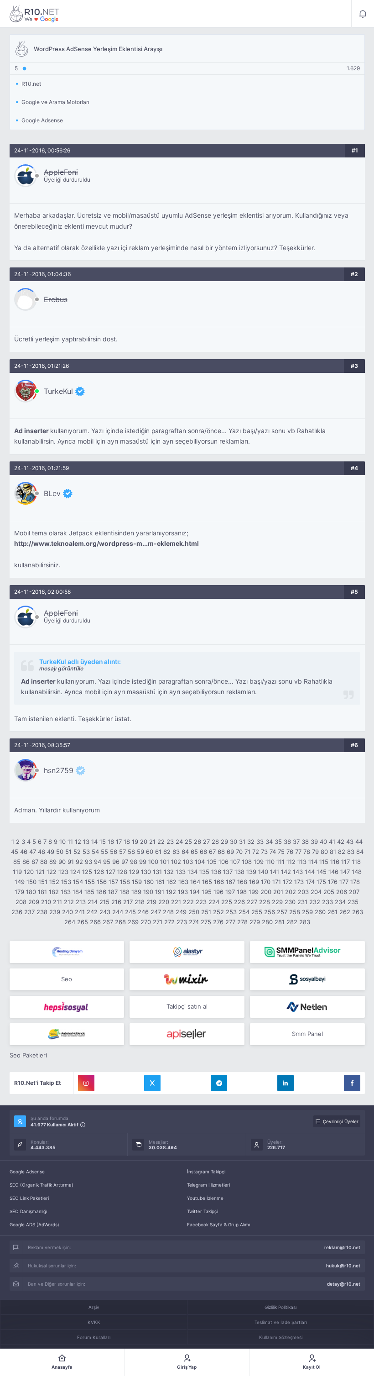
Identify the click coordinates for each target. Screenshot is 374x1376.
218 (140, 901)
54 (95, 851)
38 (305, 841)
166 (219, 881)
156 (102, 881)
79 (315, 851)
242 (92, 912)
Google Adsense (27, 1171)
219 (151, 901)
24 (179, 841)
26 (197, 841)
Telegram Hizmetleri (208, 1185)
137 (228, 871)
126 (99, 871)
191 (159, 891)
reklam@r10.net (342, 1247)
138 (239, 871)
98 (133, 861)
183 (66, 891)
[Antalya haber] (67, 1034)
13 (86, 841)
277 (230, 922)
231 (302, 901)
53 (86, 851)
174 (310, 881)
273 (182, 922)
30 (233, 841)
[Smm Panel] (307, 979)
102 (176, 861)
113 (301, 861)
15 (102, 841)
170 (265, 881)
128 (122, 871)
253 (231, 912)
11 (70, 841)
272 (169, 922)
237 (29, 912)
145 (322, 871)
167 (230, 881)
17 (119, 841)
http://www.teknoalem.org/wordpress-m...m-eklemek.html (106, 543)
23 (170, 841)
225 (226, 901)
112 (291, 861)
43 (349, 841)
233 (327, 901)
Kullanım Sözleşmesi (280, 1337)
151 (42, 881)
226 (239, 901)
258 (294, 912)
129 (134, 871)
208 (21, 901)
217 (128, 901)
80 (324, 851)
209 (33, 901)
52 (77, 851)
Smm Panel (307, 1033)
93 (88, 861)
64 (185, 851)
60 (149, 851)
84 (360, 851)
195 (207, 891)
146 (333, 871)
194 (195, 891)
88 (43, 861)
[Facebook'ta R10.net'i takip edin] (352, 1083)
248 (168, 912)
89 (53, 861)
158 (125, 881)
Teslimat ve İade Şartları (281, 1322)
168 (242, 881)
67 (212, 851)
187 (113, 891)
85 (17, 861)
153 (66, 881)
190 (148, 891)
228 (264, 901)
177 (343, 881)
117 (345, 861)
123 (63, 871)
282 (291, 922)
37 (296, 841)
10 (62, 841)
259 (307, 912)
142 (286, 871)
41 (332, 841)
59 (140, 851)
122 (52, 871)
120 (29, 871)
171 (276, 881)
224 (213, 901)
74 (273, 851)
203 (303, 891)
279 (254, 922)
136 (216, 871)
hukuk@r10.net (343, 1265)
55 (104, 851)
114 (312, 861)
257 (282, 912)
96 (115, 861)
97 (124, 861)
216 (116, 901)
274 (194, 922)
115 (323, 861)
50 (59, 851)
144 (310, 871)
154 (78, 881)
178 (355, 881)
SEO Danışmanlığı (28, 1211)
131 (157, 871)
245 (130, 912)
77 (298, 851)
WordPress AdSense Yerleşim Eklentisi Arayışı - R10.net (35, 14)
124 (75, 871)
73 (264, 851)
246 (143, 912)
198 (242, 891)
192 (171, 891)
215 (104, 901)
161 (160, 881)
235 (353, 901)
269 (133, 922)
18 (127, 841)
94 (97, 861)
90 (62, 861)
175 (321, 881)
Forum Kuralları (93, 1337)
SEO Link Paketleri (29, 1198)
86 (26, 861)
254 (244, 912)
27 (206, 841)
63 (176, 851)
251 (206, 912)
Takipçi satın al (187, 1006)
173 (299, 881)
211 (57, 901)
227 (252, 901)
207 (354, 891)
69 (230, 851)
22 (161, 841)
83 (350, 851)
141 (274, 871)
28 (215, 841)
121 (40, 871)
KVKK (94, 1322)
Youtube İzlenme (205, 1198)
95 (106, 861)
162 (171, 881)
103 (188, 861)
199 (254, 891)
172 (287, 881)
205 (328, 891)
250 (193, 912)
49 (50, 851)
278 (242, 922)
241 (80, 912)
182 (54, 891)
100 (153, 861)
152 (54, 881)
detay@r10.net (343, 1284)
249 (181, 912)
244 (117, 912)
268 (120, 922)
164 (195, 881)
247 (156, 912)
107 (235, 861)
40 (323, 841)
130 (146, 871)
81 (333, 851)
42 (340, 841)
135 (204, 871)
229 (277, 901)
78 (306, 851)
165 (207, 881)
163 (183, 881)
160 (149, 881)
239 (54, 912)
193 (183, 891)
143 (298, 871)
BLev (52, 493)
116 (334, 861)
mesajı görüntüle (61, 668)
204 (316, 891)
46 (23, 851)
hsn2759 (58, 770)
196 (218, 891)
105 (212, 861)
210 (46, 901)
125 (87, 871)
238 (41, 912)
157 (113, 881)
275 (206, 922)
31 (242, 841)
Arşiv (93, 1307)
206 (341, 891)
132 (169, 871)
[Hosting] (67, 952)
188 (124, 891)
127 (110, 871)
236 (16, 912)
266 (95, 922)
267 (108, 922)
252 (218, 912)
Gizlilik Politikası (280, 1307)
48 (41, 851)
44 (359, 841)
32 (251, 841)
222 (188, 901)
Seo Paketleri (28, 1055)
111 (280, 861)
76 (289, 851)
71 (247, 851)
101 (164, 861)
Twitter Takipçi (202, 1211)
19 (135, 841)
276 (218, 922)
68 (221, 851)
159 (137, 881)
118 (356, 861)
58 (131, 851)
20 (143, 841)
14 (94, 841)
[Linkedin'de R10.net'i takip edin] (285, 1083)
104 (200, 861)
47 (32, 851)
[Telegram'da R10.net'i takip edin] (219, 1083)
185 (89, 891)
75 (281, 851)
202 (290, 891)
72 (255, 851)
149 (20, 881)
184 (78, 891)
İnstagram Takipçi (206, 1171)
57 (122, 851)
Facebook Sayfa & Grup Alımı (218, 1224)
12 (78, 841)
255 (256, 912)
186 (101, 891)
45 (14, 851)
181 (42, 891)
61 (158, 851)
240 (67, 912)
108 (247, 861)
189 (136, 891)
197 (230, 891)
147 (345, 871)
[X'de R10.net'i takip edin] (152, 1083)
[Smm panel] (307, 952)
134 (192, 871)
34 (269, 841)
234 (340, 901)
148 (357, 871)
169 (254, 881)
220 (163, 901)
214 (93, 901)
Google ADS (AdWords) (34, 1224)
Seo (66, 979)
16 (111, 841)
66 (203, 851)
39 (314, 841)
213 (81, 901)
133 (181, 871)
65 (194, 851)
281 (280, 922)
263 (357, 912)
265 (82, 922)
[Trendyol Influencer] (187, 979)
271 (157, 922)
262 (344, 912)
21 (152, 841)
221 (176, 901)
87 (34, 861)
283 (304, 922)
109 (259, 861)
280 (267, 922)
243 (104, 912)
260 (320, 912)
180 (31, 891)
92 (79, 861)
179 (19, 891)
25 (188, 841)
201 (278, 891)
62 (167, 851)
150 (31, 881)
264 (69, 922)
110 (270, 861)
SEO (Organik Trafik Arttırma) (41, 1185)
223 (201, 901)
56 (113, 851)
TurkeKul (58, 391)
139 (251, 871)
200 (265, 891)
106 (223, 861)
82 (341, 851)
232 (314, 901)
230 (290, 901)
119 (17, 871)
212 (69, 901)
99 (142, 861)
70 (239, 851)
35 (278, 841)
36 (287, 841)
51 (68, 851)
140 (263, 871)
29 (224, 841)
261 (332, 912)
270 (145, 922)
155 (90, 881)
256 (269, 912)
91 (71, 861)
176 (333, 881)
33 (260, 841)
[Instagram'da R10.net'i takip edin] (86, 1083)
